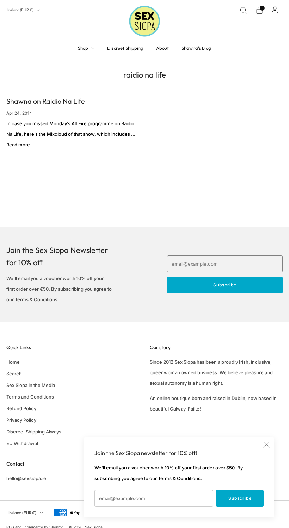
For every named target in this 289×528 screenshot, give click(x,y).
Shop (83, 48)
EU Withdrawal (22, 443)
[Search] (243, 10)
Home (13, 362)
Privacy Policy (21, 420)
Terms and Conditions (30, 397)
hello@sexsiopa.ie (26, 478)
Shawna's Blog (196, 48)
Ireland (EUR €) (20, 9)
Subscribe (240, 498)
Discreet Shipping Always (33, 432)
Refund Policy (21, 408)
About (162, 48)
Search (14, 373)
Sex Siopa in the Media (30, 385)
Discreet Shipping (125, 48)
